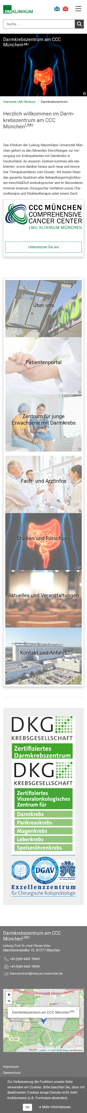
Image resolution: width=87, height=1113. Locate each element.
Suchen (79, 24)
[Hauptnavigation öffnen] (78, 9)
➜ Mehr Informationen (54, 1107)
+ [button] (9, 994)
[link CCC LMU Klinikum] (43, 216)
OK (27, 1107)
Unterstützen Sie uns (43, 247)
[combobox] (43, 24)
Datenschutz (12, 1073)
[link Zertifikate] (43, 737)
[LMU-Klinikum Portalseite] (18, 9)
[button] (36, 974)
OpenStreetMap (59, 1050)
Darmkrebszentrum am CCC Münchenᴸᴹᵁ (32, 42)
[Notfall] (65, 9)
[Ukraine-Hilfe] (57, 9)
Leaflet (42, 1050)
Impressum (11, 1067)
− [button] (9, 1001)
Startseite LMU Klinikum (19, 102)
